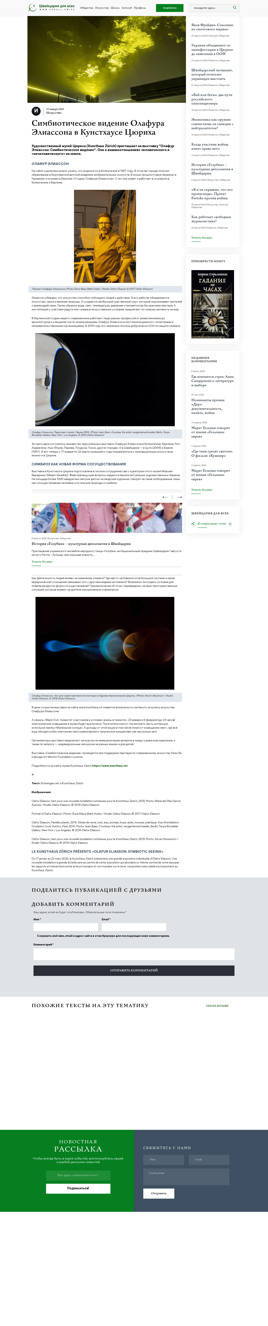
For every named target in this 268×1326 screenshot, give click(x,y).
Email (106, 919)
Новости (213, 60)
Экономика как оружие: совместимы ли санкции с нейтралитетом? (212, 124)
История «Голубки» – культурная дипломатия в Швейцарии (81, 544)
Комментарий (44, 945)
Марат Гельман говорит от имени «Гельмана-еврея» (210, 432)
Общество (86, 7)
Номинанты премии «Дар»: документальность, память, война (208, 406)
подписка (169, 8)
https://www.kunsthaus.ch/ (110, 766)
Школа (115, 7)
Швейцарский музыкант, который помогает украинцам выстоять (212, 74)
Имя (37, 919)
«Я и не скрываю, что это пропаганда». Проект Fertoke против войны (212, 194)
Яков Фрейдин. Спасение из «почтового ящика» (212, 27)
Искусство (102, 7)
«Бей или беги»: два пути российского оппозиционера (211, 99)
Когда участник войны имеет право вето (209, 146)
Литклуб (126, 7)
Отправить (158, 1193)
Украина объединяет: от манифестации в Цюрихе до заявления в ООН (212, 49)
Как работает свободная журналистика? (211, 219)
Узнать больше (42, 562)
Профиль (140, 7)
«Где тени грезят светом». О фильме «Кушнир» (212, 453)
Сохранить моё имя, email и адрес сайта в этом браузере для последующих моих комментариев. (103, 936)
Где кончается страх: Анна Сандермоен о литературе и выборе (212, 381)
